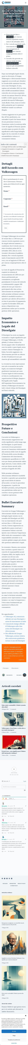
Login (24, 781)
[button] (25, 1015)
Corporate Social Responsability (13, 21)
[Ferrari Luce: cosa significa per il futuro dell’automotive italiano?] (14, 742)
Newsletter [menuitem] (13, 883)
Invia (6, 228)
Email (6, 206)
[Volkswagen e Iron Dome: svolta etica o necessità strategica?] (14, 719)
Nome (6, 191)
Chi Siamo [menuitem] (5, 883)
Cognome (7, 199)
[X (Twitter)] (4, 878)
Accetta (14, 1031)
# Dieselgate (6, 668)
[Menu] (25, 2)
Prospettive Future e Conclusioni (12, 153)
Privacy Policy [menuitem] (21, 883)
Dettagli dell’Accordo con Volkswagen (14, 147)
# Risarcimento (14, 668)
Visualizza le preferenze (14, 1039)
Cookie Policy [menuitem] (14, 885)
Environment (8, 22)
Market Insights (17, 22)
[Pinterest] (9, 878)
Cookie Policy (14, 1043)
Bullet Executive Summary (10, 156)
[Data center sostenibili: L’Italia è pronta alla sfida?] (14, 696)
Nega (14, 1035)
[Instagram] (7, 878)
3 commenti (14, 23)
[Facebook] (2, 878)
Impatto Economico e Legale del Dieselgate (12, 150)
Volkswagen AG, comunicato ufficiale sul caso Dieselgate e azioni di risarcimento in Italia (15, 619)
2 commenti (13, 709)
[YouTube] (11, 878)
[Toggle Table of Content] (24, 144)
